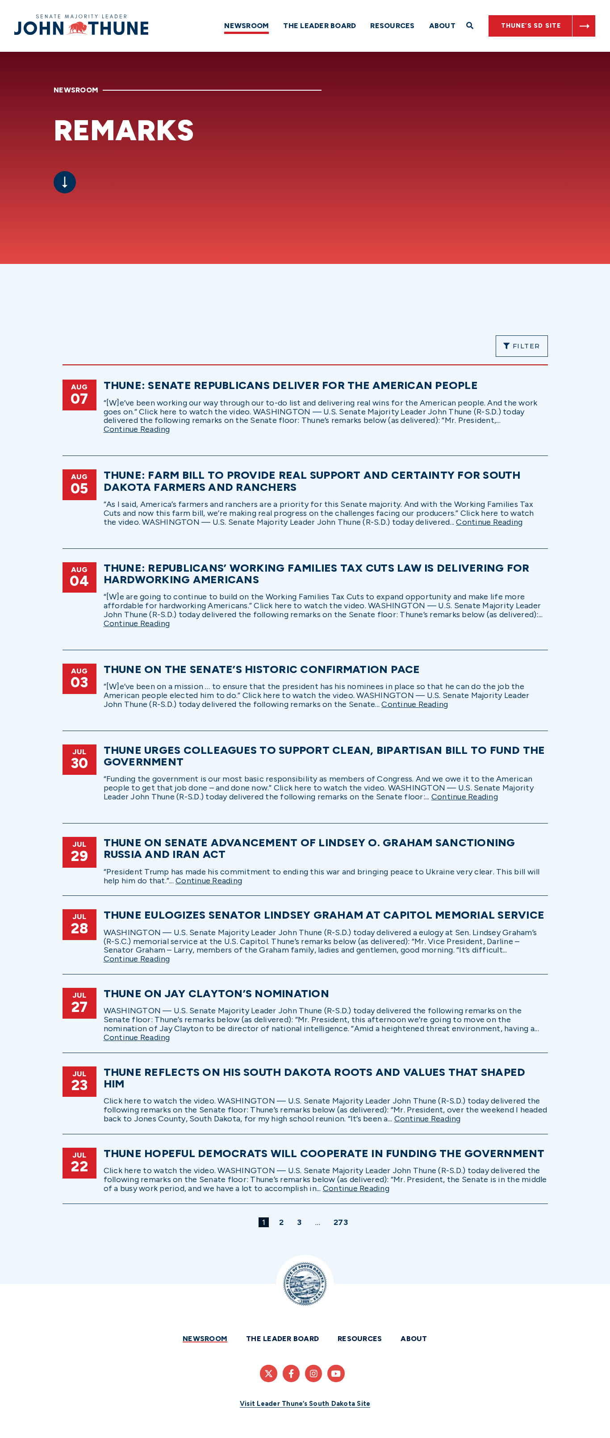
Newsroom (246, 25)
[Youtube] (335, 1373)
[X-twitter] (268, 1373)
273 (342, 1222)
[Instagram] (313, 1373)
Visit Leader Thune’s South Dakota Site (305, 1404)
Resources (392, 25)
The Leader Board (319, 25)
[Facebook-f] (291, 1373)
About (442, 25)
